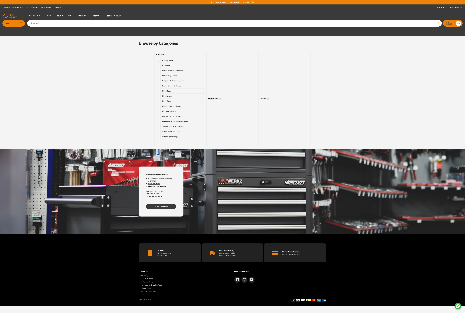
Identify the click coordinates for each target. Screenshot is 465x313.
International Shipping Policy (151, 285)
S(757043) (152, 181)
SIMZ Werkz (148, 300)
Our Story (144, 275)
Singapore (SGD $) (456, 7)
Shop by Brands (17, 7)
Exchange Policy (146, 282)
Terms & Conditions (148, 291)
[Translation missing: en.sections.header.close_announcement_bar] (462, 2)
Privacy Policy (145, 288)
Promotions (34, 7)
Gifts (26, 7)
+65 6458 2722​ (154, 184)
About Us (7, 7)
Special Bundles (46, 7)
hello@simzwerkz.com (157, 186)
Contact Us (57, 7)
